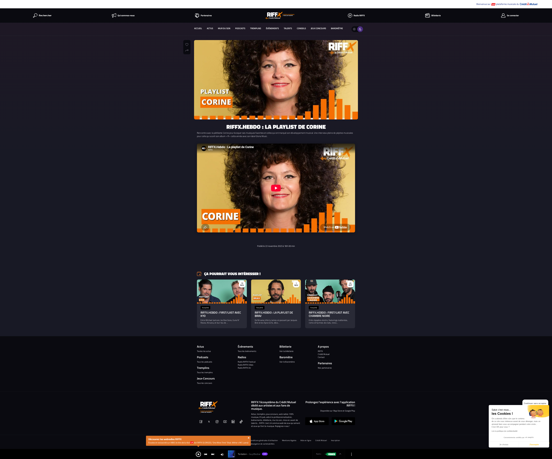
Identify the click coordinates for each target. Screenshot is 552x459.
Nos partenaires (325, 367)
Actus (210, 28)
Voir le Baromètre (287, 361)
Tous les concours (204, 382)
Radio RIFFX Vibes (245, 364)
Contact (321, 357)
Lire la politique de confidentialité (505, 431)
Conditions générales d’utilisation (264, 440)
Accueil (198, 28)
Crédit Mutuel (324, 354)
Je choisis (503, 444)
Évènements (272, 28)
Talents (288, 28)
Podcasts (240, 28)
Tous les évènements (247, 351)
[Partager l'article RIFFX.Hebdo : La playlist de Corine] (186, 50)
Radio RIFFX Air (244, 367)
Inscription (335, 440)
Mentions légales (289, 440)
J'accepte (534, 444)
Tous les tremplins (205, 372)
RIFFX (320, 351)
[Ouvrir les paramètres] (351, 454)
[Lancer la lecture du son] (198, 454)
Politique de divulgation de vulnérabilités (257, 443)
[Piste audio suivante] (212, 454)
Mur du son (224, 28)
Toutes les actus (204, 351)
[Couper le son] (222, 454)
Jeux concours (318, 28)
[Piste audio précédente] (205, 454)
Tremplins (255, 28)
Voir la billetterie (286, 351)
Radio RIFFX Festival (246, 361)
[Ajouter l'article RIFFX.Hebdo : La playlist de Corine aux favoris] (186, 44)
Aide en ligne (305, 440)
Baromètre (337, 28)
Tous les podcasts (204, 361)
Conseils (301, 28)
